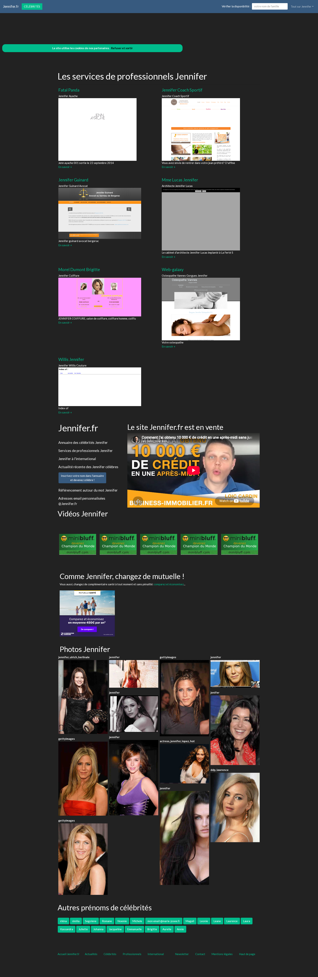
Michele (137, 921)
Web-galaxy (173, 269)
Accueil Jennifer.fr (69, 954)
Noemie (122, 921)
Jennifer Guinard (73, 179)
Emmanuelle (134, 929)
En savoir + (65, 167)
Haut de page (247, 954)
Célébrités (32, 6)
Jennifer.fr (11, 6)
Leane (217, 921)
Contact (200, 954)
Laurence (232, 921)
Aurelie (166, 929)
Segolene (90, 921)
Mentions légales (222, 954)
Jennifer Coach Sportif (182, 89)
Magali (190, 921)
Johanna (98, 929)
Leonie (204, 921)
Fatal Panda (68, 89)
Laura (246, 921)
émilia (76, 921)
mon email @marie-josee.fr (164, 921)
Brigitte (152, 929)
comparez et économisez (169, 584)
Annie (180, 929)
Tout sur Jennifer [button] (301, 6)
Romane (107, 921)
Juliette (83, 929)
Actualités (91, 954)
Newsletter (182, 954)
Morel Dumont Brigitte (79, 269)
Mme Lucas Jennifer (180, 179)
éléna (63, 921)
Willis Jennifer (71, 359)
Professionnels (132, 954)
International (156, 954)
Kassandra (66, 929)
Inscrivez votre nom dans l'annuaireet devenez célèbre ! (82, 478)
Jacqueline (115, 929)
